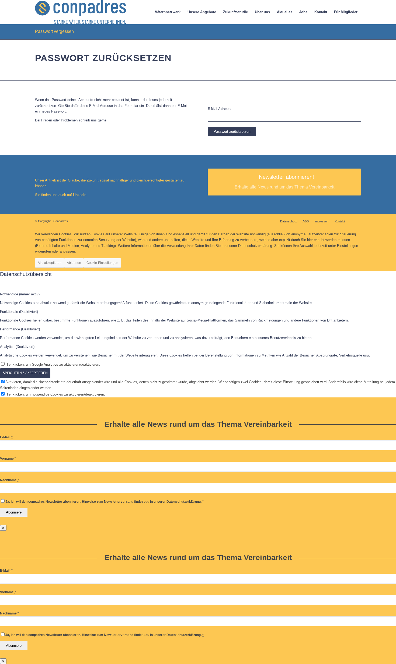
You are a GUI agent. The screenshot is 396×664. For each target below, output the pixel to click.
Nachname (9, 480)
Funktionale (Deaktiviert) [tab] (19, 312)
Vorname (8, 458)
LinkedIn (79, 195)
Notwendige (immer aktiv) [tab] (20, 294)
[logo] (80, 12)
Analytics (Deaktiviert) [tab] (17, 347)
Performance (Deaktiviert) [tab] (20, 329)
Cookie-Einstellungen (102, 263)
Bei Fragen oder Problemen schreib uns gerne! (71, 120)
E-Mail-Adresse (219, 109)
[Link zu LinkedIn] (357, 221)
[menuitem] (167, 12)
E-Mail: (6, 437)
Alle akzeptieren (49, 263)
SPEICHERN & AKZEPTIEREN (25, 373)
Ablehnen (74, 263)
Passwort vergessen (54, 31)
